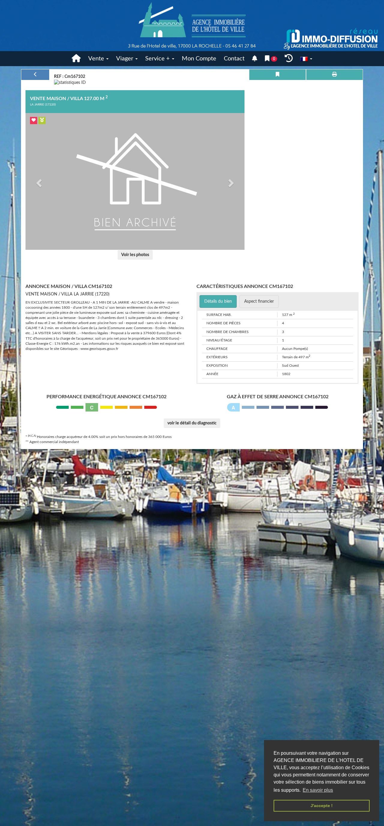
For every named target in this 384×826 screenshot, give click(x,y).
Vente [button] (97, 59)
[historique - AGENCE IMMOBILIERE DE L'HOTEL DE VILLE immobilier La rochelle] (289, 58)
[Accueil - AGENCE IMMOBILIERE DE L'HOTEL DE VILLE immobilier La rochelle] (76, 58)
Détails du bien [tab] (218, 301)
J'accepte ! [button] (321, 805)
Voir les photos (135, 255)
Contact (234, 59)
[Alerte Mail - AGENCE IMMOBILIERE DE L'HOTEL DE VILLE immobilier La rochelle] (254, 58)
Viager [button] (125, 59)
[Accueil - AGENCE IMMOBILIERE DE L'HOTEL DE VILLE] (192, 25)
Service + (158, 59)
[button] (38, 181)
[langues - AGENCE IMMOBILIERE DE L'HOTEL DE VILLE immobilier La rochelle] (306, 58)
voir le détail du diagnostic (192, 423)
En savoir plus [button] (318, 790)
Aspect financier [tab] (259, 301)
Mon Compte (199, 59)
